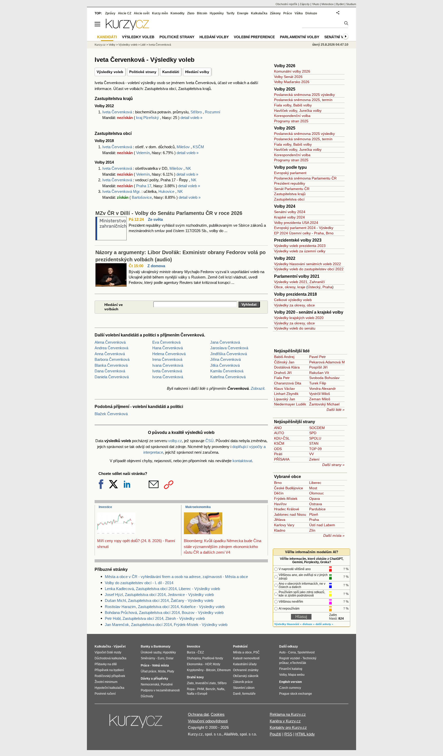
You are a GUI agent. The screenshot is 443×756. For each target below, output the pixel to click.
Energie (242, 13)
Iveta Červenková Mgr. (122, 191)
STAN (313, 443)
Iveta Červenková (117, 112)
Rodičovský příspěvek (110, 676)
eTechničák (298, 663)
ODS (278, 449)
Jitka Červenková (225, 365)
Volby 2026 (284, 66)
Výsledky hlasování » (287, 624)
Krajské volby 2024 (289, 217)
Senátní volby (338, 37)
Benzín (210, 689)
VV (311, 454)
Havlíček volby (285, 110)
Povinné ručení (105, 693)
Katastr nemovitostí (246, 658)
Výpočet (120, 646)
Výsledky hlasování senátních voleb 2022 (307, 264)
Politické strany (142, 72)
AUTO (279, 433)
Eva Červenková (166, 342)
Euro (161, 658)
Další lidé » (336, 409)
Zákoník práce (243, 682)
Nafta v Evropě (197, 693)
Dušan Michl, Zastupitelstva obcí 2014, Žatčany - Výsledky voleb (159, 600)
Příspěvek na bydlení (109, 670)
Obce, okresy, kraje (289, 287)
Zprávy (110, 13)
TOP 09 (315, 449)
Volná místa (160, 665)
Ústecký (314, 287)
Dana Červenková (110, 371)
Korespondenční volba (292, 116)
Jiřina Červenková (225, 359)
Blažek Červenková (111, 414)
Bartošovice (142, 197)
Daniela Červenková (112, 377)
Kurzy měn (160, 13)
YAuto (315, 4)
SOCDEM (317, 428)
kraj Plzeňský (148, 117)
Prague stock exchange (295, 693)
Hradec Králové (286, 509)
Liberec (315, 483)
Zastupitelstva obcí (289, 199)
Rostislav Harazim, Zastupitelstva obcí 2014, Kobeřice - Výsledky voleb (165, 606)
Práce (287, 13)
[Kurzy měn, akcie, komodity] (136, 723)
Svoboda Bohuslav (324, 378)
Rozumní (212, 112)
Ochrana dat (198, 714)
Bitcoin (202, 13)
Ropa (191, 689)
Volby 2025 (284, 89)
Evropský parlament (290, 173)
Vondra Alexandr (322, 388)
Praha (319, 233)
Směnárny (148, 658)
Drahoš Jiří (283, 373)
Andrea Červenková (111, 348)
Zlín (312, 530)
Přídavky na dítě (106, 664)
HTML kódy (305, 734)
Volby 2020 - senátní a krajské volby (308, 312)
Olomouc (316, 493)
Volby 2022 (284, 258)
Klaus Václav (284, 388)
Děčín (279, 493)
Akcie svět (141, 13)
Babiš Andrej (284, 357)
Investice (105, 507)
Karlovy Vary (284, 525)
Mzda (162, 671)
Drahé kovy (195, 677)
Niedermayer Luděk (290, 404)
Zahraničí (317, 282)
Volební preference (254, 37)
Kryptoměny (195, 670)
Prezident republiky (289, 183)
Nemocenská (150, 684)
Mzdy (216, 664)
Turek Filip (317, 383)
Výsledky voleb (110, 72)
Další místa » (334, 535)
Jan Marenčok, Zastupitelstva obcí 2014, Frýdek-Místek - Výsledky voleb (166, 624)
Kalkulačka (259, 13)
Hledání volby (197, 72)
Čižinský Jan (284, 362)
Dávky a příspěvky (154, 678)
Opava (314, 498)
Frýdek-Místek (285, 498)
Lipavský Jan (284, 399)
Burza (191, 652)
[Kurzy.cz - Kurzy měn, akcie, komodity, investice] (127, 28)
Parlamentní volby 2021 (296, 276)
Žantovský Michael (324, 404)
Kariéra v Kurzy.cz (285, 721)
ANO (278, 428)
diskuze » (309, 624)
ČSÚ (209, 441)
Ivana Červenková (167, 365)
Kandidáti (170, 72)
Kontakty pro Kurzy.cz (288, 727)
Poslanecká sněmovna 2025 (297, 100)
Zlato (190, 13)
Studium (351, 4)
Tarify (230, 13)
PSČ (256, 652)
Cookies (218, 714)
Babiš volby (302, 105)
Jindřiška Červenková (228, 354)
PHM (200, 689)
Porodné (167, 684)
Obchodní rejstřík (286, 4)
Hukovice (166, 191)
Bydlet (340, 4)
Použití (275, 734)
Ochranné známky (245, 670)
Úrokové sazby (151, 652)
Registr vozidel (289, 658)
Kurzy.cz (100, 44)
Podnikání (240, 646)
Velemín (143, 153)
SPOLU (315, 438)
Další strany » (333, 465)
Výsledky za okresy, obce (294, 305)
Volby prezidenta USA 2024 (296, 223)
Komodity (177, 13)
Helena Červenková (169, 354)
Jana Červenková (225, 342)
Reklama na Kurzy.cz (288, 714)
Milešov (183, 147)
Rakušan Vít (319, 373)
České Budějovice (288, 488)
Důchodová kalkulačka (110, 658)
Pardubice (317, 509)
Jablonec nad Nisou (290, 514)
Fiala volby (282, 105)
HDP (208, 664)
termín (327, 100)
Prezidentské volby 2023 (297, 240)
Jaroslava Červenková (229, 348)
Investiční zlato (205, 683)
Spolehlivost (306, 652)
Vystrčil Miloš (319, 394)
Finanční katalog (290, 669)
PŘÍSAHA (281, 459)
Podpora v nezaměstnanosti (160, 690)
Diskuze (311, 13)
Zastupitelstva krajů (290, 194)
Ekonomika (195, 664)
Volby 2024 (284, 206)
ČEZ (201, 652)
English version (290, 682)
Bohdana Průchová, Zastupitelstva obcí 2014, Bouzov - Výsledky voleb (164, 612)
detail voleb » (191, 117)
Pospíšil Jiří (318, 367)
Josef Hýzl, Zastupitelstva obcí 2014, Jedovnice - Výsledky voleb (159, 594)
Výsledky (326, 228)
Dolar (170, 658)
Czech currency (290, 688)
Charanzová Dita (287, 383)
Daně (237, 693)
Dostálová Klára (287, 367)
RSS (288, 734)
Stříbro (196, 112)
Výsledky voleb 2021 (290, 282)
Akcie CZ (124, 13)
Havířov (280, 504)
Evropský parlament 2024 (295, 228)
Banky (145, 646)
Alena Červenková (110, 342)
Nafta (220, 689)
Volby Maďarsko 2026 (291, 82)
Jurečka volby (310, 110)
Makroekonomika (198, 507)
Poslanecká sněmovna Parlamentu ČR (305, 178)
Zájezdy (305, 4)
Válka (299, 13)
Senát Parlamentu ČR (291, 189)
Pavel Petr (317, 357)
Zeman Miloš (319, 399)
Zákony (275, 13)
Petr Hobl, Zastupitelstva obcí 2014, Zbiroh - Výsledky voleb (155, 618)
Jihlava (279, 520)
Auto (282, 652)
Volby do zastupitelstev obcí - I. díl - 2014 (139, 583)
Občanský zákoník (245, 676)
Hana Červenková (167, 348)
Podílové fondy (212, 658)
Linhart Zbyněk (286, 394)
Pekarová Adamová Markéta (332, 362)
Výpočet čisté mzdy (108, 652)
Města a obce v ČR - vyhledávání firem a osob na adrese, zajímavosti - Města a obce (176, 576)
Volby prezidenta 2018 (295, 294)
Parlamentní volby (299, 37)
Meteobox (327, 4)
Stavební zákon (244, 688)
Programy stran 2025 (291, 121)
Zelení (314, 459)
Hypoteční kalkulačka (109, 688)
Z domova (156, 266)
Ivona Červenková (167, 377)
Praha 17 (143, 186)
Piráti (278, 454)
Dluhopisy (194, 658)
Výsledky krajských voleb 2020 (299, 318)
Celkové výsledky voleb (293, 300)
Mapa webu (296, 675)
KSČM (198, 147)
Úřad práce (148, 671)
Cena (292, 652)
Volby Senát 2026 (288, 77)
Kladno (279, 530)
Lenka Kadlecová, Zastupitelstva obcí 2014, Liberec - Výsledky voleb (162, 588)
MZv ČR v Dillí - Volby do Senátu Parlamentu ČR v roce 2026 (168, 213)
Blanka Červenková (111, 365)
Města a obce (242, 652)
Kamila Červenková (226, 371)
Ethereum (224, 670)
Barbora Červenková (112, 359)
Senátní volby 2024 (289, 212)
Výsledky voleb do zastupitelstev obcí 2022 (309, 269)
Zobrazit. (258, 388)
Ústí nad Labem (322, 525)
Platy (170, 671)
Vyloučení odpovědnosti (208, 721)
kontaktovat (242, 461)
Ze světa (155, 219)
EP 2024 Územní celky (292, 233)
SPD (312, 433)
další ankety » (324, 624)
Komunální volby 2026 (292, 71)
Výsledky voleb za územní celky (299, 251)
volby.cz (175, 441)
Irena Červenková (167, 359)
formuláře (249, 693)
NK (188, 168)
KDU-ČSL (282, 438)
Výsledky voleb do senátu (294, 328)
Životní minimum (106, 682)
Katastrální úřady (245, 664)
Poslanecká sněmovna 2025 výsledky (304, 95)
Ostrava (315, 504)
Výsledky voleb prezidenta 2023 (300, 246)
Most (313, 488)
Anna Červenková (110, 354)
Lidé (143, 44)
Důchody (147, 696)
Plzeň (313, 514)
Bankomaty (162, 646)
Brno (330, 233)
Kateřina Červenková (228, 377)
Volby (112, 44)
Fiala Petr (282, 378)
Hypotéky (217, 13)
